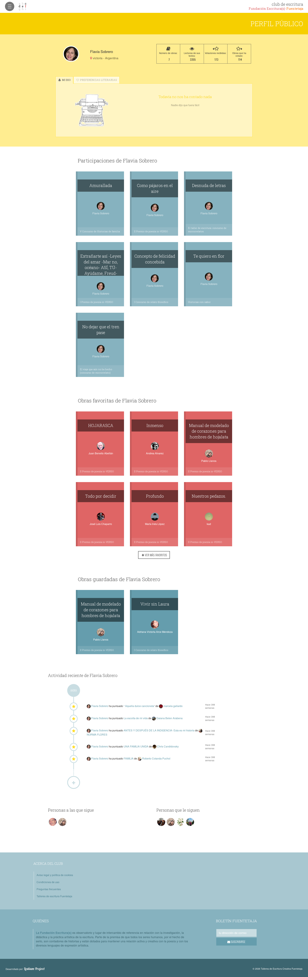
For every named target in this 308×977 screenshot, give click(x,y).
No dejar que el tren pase (100, 329)
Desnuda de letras (209, 185)
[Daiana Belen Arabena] (154, 718)
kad (209, 524)
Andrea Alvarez (155, 453)
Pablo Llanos (208, 461)
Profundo (155, 496)
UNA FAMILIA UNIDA (136, 746)
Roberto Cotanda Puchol (156, 758)
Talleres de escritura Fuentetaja (54, 896)
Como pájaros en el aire (155, 188)
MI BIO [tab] (66, 80)
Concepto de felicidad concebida (154, 259)
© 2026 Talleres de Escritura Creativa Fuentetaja (277, 968)
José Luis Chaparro (101, 524)
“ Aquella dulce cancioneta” (139, 706)
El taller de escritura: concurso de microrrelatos (207, 230)
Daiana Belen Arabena (169, 718)
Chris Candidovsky (168, 746)
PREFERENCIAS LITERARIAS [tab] (98, 80)
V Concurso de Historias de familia (100, 231)
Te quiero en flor (208, 256)
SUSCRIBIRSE (237, 942)
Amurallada (100, 185)
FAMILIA (129, 758)
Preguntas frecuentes (49, 889)
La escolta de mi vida (136, 718)
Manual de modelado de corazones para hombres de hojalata (209, 431)
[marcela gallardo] (161, 706)
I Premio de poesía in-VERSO (96, 302)
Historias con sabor (199, 302)
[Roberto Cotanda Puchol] (140, 758)
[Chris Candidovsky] (155, 746)
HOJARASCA (100, 425)
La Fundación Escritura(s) (54, 933)
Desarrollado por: (25, 969)
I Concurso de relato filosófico (151, 302)
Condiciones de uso (48, 882)
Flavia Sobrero (100, 706)
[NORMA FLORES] (200, 730)
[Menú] (9, 6)
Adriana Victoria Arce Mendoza (155, 632)
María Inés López (155, 524)
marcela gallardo (173, 706)
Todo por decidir (100, 496)
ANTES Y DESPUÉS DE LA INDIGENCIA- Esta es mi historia (159, 730)
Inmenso (154, 425)
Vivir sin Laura (154, 604)
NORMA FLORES (97, 734)
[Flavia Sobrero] (71, 54)
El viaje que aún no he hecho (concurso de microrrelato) (96, 371)
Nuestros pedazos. (209, 496)
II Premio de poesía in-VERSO (151, 231)
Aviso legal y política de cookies (55, 875)
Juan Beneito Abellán (101, 453)
